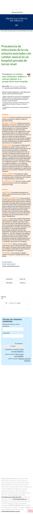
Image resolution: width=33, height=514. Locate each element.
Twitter (22, 279)
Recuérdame (19, 343)
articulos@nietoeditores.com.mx (10, 511)
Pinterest (9, 282)
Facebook (9, 279)
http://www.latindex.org (19, 499)
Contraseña (6, 333)
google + (23, 282)
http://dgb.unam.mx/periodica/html (11, 497)
